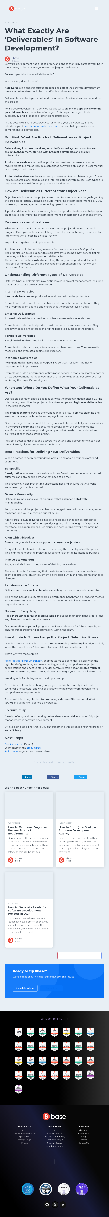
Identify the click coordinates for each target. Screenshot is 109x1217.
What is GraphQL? (54, 1140)
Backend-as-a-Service (24, 1133)
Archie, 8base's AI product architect (23, 661)
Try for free (51, 988)
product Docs (33, 748)
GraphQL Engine (25, 1140)
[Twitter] (55, 1204)
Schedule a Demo (54, 1146)
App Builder (24, 1136)
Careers (83, 1140)
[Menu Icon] (97, 9)
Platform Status (54, 1143)
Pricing (24, 1143)
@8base (15, 61)
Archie (25, 1130)
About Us (83, 1130)
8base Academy (54, 1133)
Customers (83, 1133)
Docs (54, 1130)
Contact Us (83, 1143)
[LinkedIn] (63, 1204)
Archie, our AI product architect (42, 126)
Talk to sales (11, 751)
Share (27, 777)
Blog (83, 1136)
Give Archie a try (13, 744)
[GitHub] (47, 1204)
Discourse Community (54, 1136)
